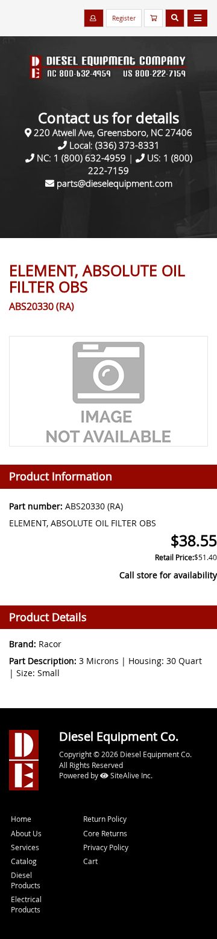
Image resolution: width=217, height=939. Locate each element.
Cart (90, 861)
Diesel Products (25, 880)
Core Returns (105, 833)
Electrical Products (26, 904)
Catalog (24, 861)
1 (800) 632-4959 (90, 158)
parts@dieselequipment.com (114, 183)
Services (25, 847)
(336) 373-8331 (127, 145)
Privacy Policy (105, 847)
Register (124, 18)
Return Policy (105, 819)
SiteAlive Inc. (130, 775)
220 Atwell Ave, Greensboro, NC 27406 (113, 132)
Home (21, 819)
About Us (26, 833)
